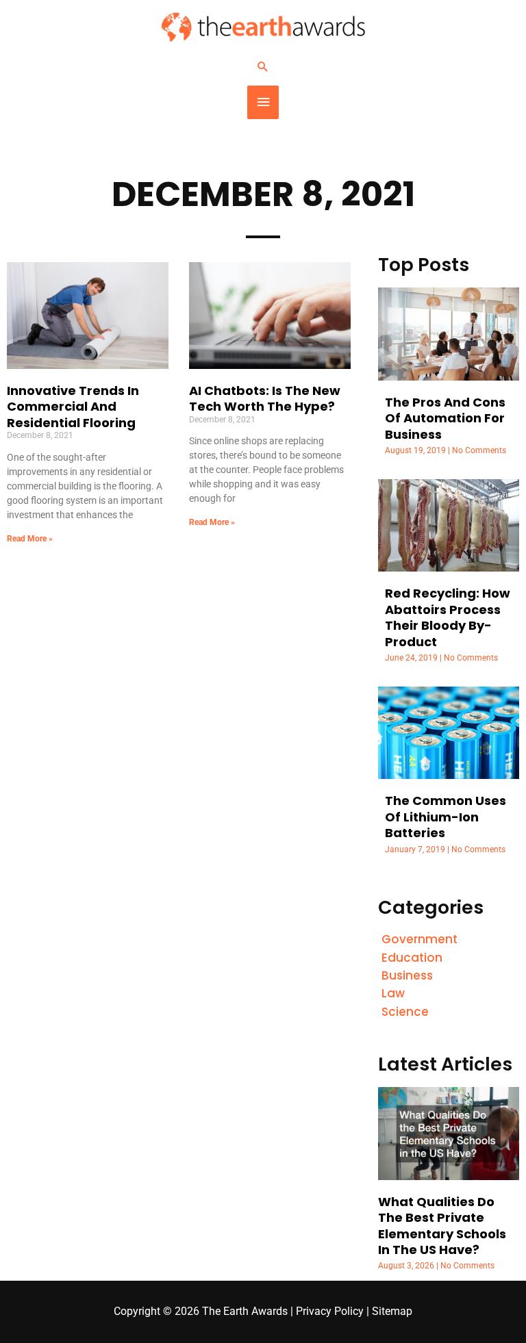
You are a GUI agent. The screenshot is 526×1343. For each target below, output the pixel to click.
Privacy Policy (330, 1311)
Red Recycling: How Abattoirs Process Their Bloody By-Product (447, 617)
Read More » (30, 538)
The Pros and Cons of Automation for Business (445, 418)
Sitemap (392, 1311)
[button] (263, 66)
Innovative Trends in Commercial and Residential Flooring (73, 406)
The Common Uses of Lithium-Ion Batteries (445, 816)
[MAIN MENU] (263, 102)
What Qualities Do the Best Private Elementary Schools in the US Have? (442, 1225)
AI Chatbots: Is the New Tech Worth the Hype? (264, 398)
